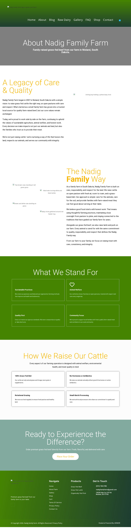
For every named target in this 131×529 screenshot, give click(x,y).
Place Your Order (65, 456)
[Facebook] (13, 505)
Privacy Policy (57, 523)
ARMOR (117, 523)
